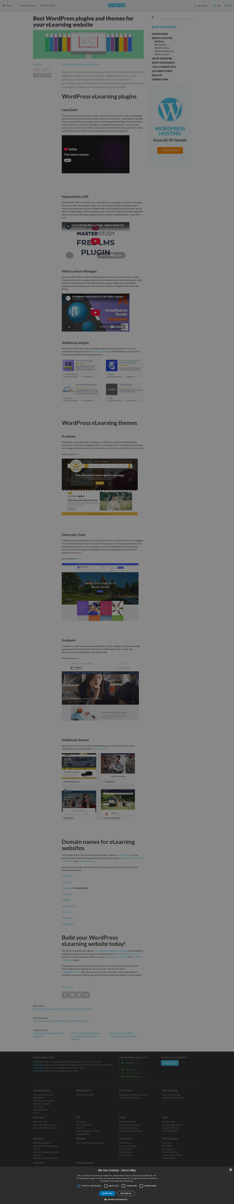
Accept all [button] (107, 1193)
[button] (117, 1199)
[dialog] (117, 1185)
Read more (129, 1181)
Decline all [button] (126, 1193)
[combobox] (230, 1169)
